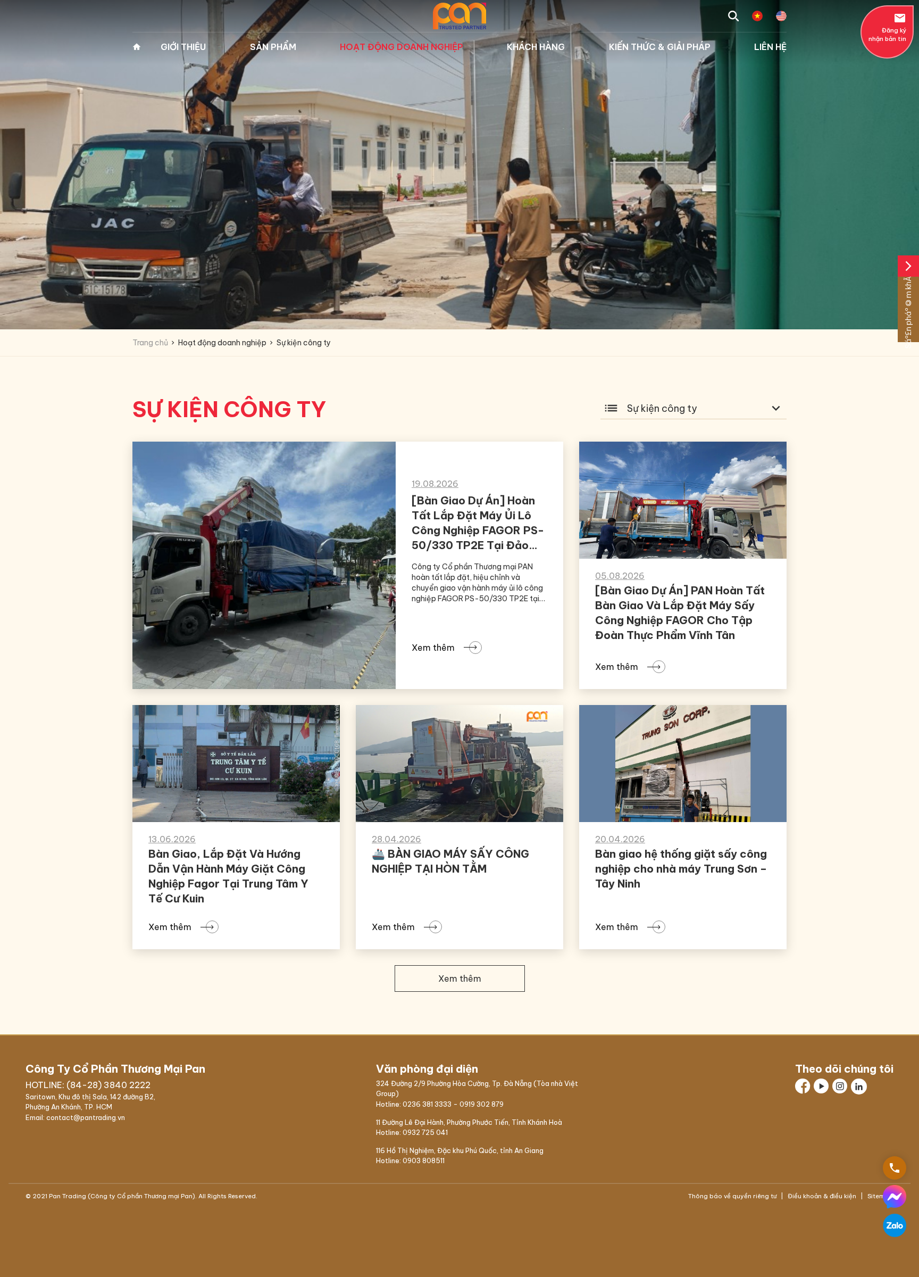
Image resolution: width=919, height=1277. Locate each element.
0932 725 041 (425, 1132)
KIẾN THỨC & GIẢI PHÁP (660, 47)
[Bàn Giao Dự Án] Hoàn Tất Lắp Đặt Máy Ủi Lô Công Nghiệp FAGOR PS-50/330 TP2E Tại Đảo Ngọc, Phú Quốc (478, 530)
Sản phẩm (273, 47)
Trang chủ (136, 46)
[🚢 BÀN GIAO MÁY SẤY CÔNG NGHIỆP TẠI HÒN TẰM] (459, 763)
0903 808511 (424, 1160)
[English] (781, 16)
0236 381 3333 (427, 1104)
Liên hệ (770, 47)
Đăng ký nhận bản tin (887, 27)
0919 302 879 (482, 1104)
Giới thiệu (183, 47)
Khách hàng (536, 47)
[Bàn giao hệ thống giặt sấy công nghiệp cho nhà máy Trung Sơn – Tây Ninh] (683, 763)
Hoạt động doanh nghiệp (401, 47)
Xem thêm (433, 647)
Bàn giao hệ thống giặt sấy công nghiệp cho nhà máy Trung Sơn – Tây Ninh (681, 868)
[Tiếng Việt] (757, 16)
